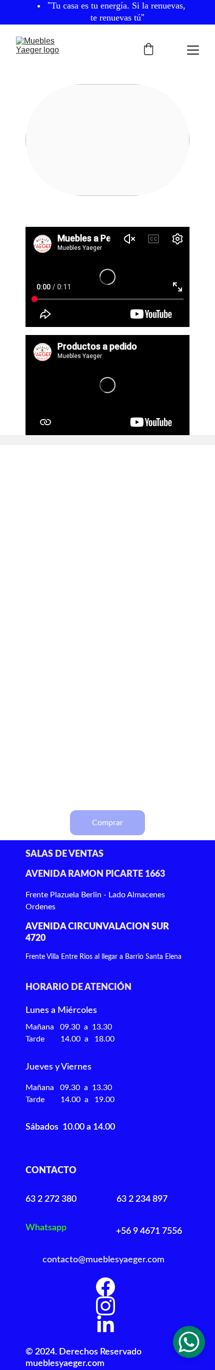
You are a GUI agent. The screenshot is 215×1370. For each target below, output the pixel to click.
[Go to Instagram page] (106, 1305)
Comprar (107, 823)
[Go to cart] (148, 50)
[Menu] (193, 50)
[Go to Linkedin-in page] (106, 1324)
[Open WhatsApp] (189, 1342)
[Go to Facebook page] (106, 1286)
